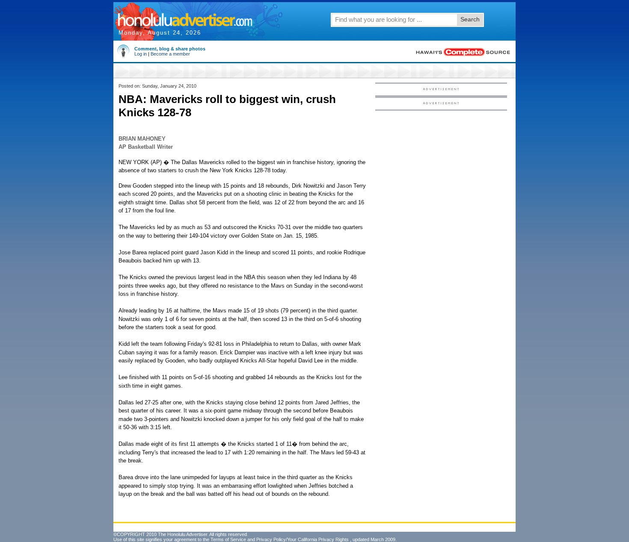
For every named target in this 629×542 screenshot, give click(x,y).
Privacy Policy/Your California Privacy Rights (302, 539)
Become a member (170, 53)
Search (470, 19)
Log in (140, 53)
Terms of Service (228, 539)
